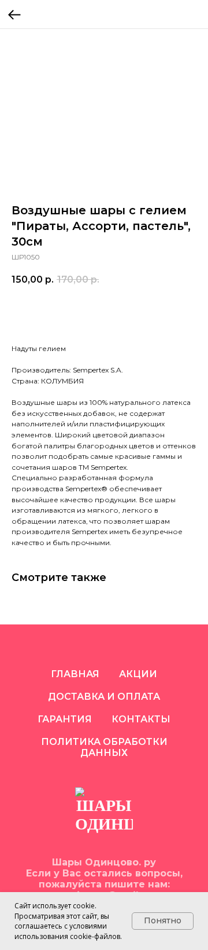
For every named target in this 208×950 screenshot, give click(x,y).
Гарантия (65, 719)
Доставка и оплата (104, 696)
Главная (75, 673)
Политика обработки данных (104, 747)
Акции (138, 673)
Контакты (141, 719)
